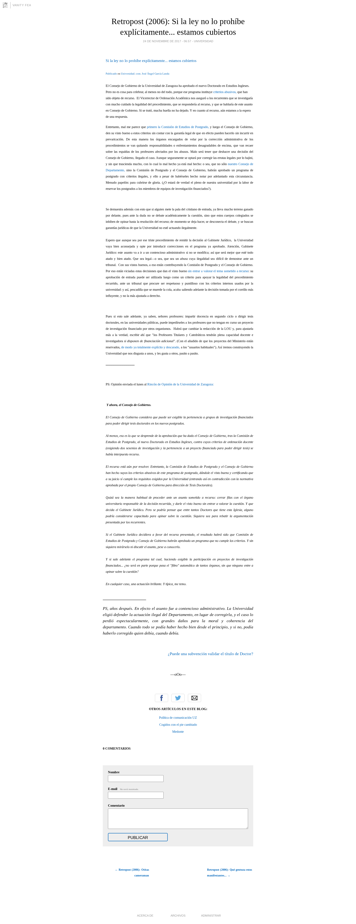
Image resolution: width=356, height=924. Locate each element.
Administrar (211, 915)
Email (194, 698)
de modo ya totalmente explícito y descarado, (150, 347)
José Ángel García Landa (155, 73)
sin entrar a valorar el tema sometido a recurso (218, 271)
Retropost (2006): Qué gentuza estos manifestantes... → (229, 872)
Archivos (178, 915)
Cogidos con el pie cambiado (178, 724)
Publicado (111, 73)
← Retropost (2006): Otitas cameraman (132, 872)
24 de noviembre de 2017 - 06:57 (167, 41)
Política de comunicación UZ (178, 717)
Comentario (116, 805)
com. (138, 73)
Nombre (113, 772)
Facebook (161, 698)
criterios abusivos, (225, 92)
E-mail (123, 789)
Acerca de (145, 915)
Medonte (178, 731)
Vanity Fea (22, 5)
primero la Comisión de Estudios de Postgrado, (178, 127)
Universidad (203, 41)
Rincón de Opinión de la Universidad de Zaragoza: (180, 384)
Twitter (178, 698)
